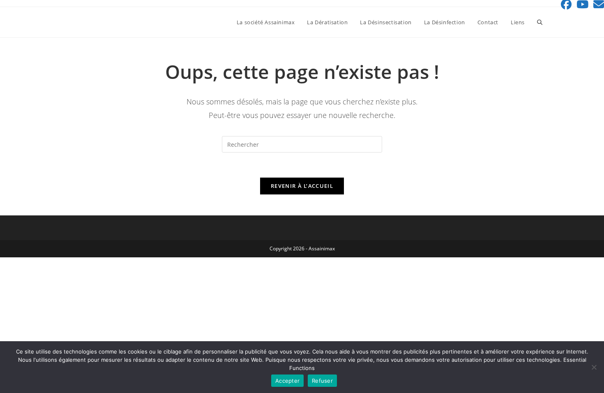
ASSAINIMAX (84, 22)
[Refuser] (594, 367)
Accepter (287, 380)
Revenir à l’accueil (302, 186)
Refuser (322, 380)
